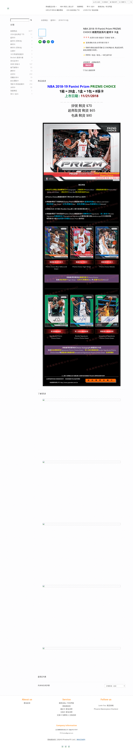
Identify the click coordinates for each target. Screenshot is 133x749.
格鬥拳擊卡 (14, 67)
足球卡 (12, 74)
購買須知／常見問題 (105, 6)
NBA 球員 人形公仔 (66, 6)
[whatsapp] (48, 41)
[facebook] (44, 41)
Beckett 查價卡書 (16, 57)
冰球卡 (12, 87)
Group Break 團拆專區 (54, 10)
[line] (40, 41)
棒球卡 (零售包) (16, 47)
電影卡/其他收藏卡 (17, 84)
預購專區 (80, 6)
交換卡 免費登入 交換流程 (66, 715)
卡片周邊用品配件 (17, 54)
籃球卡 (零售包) (16, 41)
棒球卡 (12, 44)
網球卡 (12, 71)
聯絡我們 (88, 65)
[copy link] (52, 41)
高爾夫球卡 (14, 77)
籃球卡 (12, 37)
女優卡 (12, 51)
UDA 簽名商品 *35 (73, 10)
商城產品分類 (50, 6)
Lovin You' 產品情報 (90, 10)
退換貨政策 (66, 706)
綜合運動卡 (14, 81)
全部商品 (44, 20)
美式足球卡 (14, 61)
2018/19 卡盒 (63, 20)
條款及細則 (81, 739)
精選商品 (13, 31)
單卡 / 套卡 (90, 6)
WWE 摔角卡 (15, 64)
